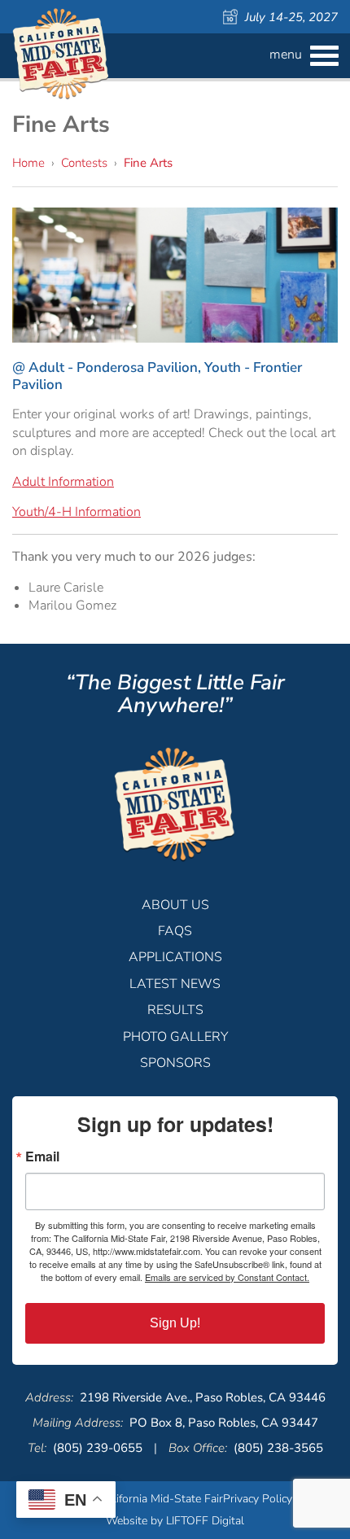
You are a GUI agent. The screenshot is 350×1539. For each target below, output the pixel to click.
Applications (175, 957)
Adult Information (63, 482)
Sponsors (175, 1063)
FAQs (175, 931)
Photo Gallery (175, 1037)
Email (42, 1156)
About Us (175, 905)
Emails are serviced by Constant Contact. (227, 1276)
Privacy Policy (257, 1498)
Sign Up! (175, 1323)
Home (28, 163)
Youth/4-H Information (76, 512)
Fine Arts (148, 163)
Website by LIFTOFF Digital (175, 1520)
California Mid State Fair (61, 54)
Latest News (175, 984)
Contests (84, 163)
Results (175, 1010)
